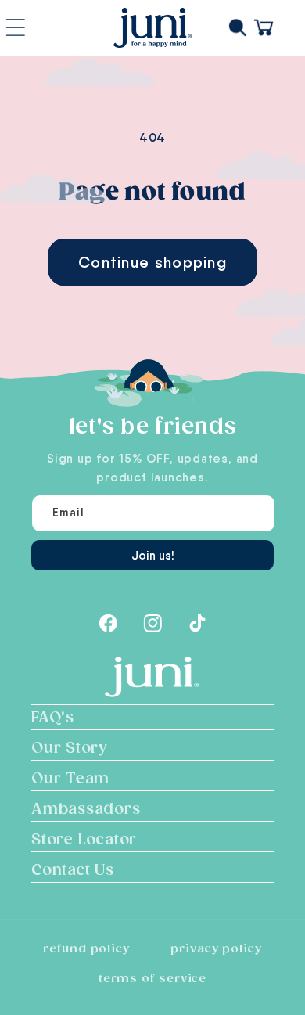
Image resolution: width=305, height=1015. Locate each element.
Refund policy (86, 949)
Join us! (152, 555)
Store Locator (84, 840)
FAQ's (52, 718)
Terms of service (153, 978)
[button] (240, 27)
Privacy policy (216, 949)
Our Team (70, 779)
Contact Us (72, 870)
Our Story (69, 748)
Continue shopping (152, 262)
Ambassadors (86, 809)
